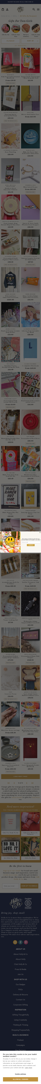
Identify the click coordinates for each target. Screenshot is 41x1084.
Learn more (28, 1067)
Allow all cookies (20, 1079)
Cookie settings (20, 1074)
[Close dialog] (40, 532)
